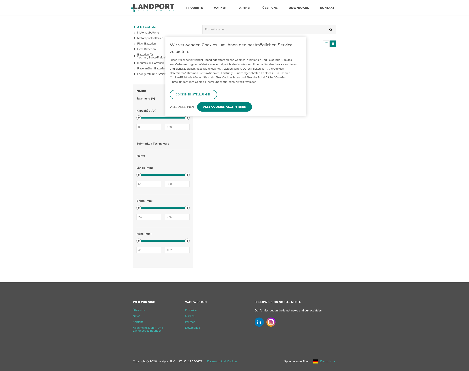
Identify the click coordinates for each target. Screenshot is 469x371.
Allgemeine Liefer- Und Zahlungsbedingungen (148, 329)
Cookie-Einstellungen (193, 95)
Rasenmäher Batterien (151, 68)
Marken (190, 316)
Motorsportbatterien (150, 38)
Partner (190, 322)
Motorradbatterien (148, 32)
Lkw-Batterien (146, 49)
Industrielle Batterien (150, 63)
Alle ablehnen (182, 107)
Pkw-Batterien (146, 43)
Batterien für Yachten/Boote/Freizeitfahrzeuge (158, 56)
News (136, 316)
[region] (235, 76)
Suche (331, 29)
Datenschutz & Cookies (222, 361)
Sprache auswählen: (297, 361)
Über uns (139, 310)
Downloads (192, 328)
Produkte (191, 310)
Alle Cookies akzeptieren (224, 107)
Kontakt (138, 322)
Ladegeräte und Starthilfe (153, 74)
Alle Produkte (146, 27)
